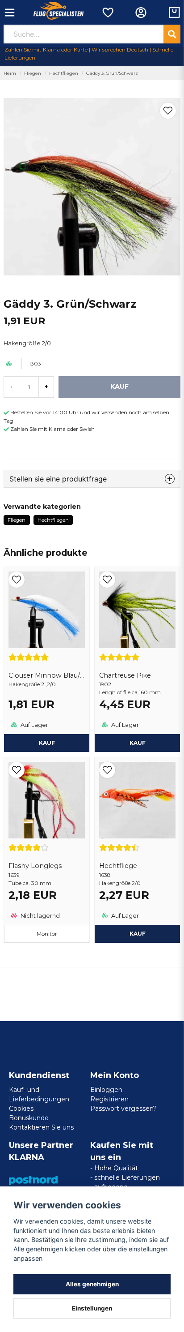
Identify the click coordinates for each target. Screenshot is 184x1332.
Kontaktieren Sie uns (41, 1127)
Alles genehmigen (92, 1284)
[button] (168, 111)
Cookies (21, 1108)
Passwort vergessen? (123, 1108)
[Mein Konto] (141, 12)
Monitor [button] (47, 933)
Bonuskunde (29, 1118)
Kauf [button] (47, 742)
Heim (10, 73)
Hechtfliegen (63, 73)
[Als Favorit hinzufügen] (107, 12)
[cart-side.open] (174, 12)
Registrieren (109, 1099)
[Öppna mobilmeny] (9, 12)
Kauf (138, 742)
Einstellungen (92, 1308)
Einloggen (106, 1090)
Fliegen (32, 73)
